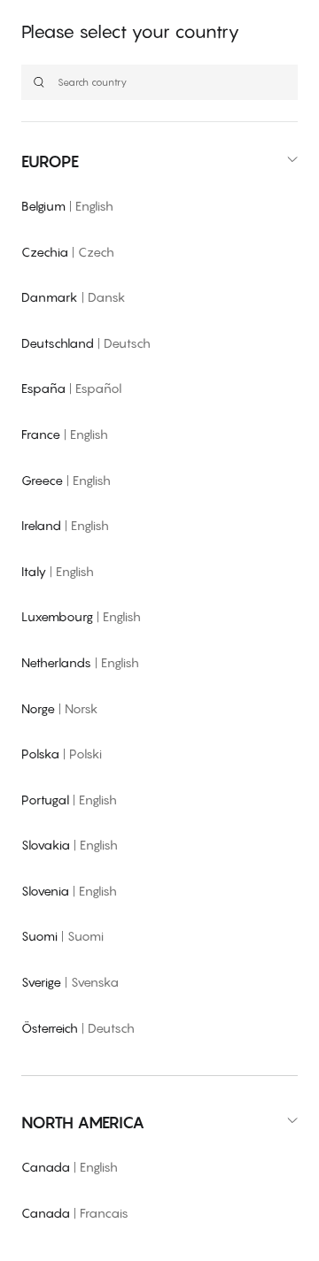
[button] (159, 161)
